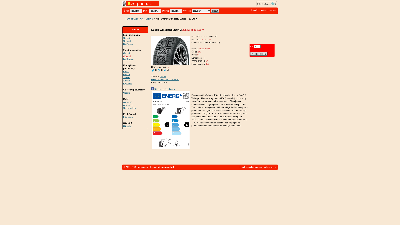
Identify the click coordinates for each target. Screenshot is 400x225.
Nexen (163, 76)
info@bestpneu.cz (254, 167)
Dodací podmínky (268, 10)
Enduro (126, 74)
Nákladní (127, 126)
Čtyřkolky (127, 83)
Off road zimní (146, 19)
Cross (126, 71)
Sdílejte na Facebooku (164, 89)
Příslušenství (129, 117)
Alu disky (127, 102)
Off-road (127, 41)
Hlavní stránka (131, 19)
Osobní (126, 38)
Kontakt (254, 10)
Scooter (126, 81)
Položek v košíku (264, 4)
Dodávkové (128, 44)
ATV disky (128, 105)
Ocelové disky (129, 108)
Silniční (126, 77)
